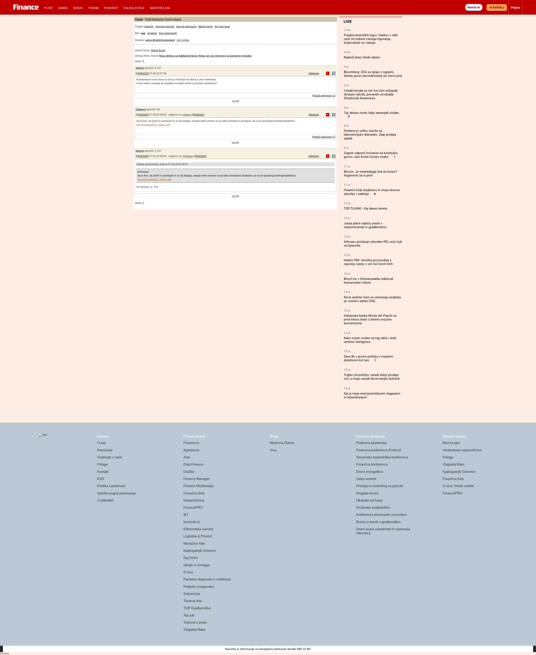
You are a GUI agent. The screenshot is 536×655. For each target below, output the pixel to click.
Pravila (169, 19)
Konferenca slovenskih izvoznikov (381, 514)
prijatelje (152, 33)
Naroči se (474, 7)
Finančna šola (194, 493)
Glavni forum (158, 50)
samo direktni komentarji (160, 40)
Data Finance (193, 464)
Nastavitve (158, 19)
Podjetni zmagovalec (199, 586)
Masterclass (160, 8)
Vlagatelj (497, 7)
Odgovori (314, 73)
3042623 (143, 73)
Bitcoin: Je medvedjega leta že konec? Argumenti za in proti (370, 173)
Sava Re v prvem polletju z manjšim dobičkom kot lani (368, 358)
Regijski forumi (367, 493)
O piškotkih (105, 500)
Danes (63, 8)
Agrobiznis (191, 450)
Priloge (102, 464)
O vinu (188, 572)
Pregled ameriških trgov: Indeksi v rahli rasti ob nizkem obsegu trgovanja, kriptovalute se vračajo (371, 39)
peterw (140, 68)
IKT (186, 514)
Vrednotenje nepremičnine (462, 450)
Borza (78, 8)
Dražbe (188, 472)
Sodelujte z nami (109, 457)
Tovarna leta (192, 601)
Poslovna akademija (371, 443)
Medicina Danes (282, 443)
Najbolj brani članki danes (362, 57)
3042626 (143, 156)
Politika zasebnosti (111, 486)
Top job (188, 615)
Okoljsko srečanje (369, 500)
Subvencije (191, 594)
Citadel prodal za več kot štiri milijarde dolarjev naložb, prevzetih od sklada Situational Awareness (371, 94)
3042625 (143, 114)
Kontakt (102, 472)
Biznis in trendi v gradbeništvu (378, 522)
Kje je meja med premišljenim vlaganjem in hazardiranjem (372, 395)
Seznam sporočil (164, 26)
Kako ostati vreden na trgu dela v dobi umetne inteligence (370, 340)
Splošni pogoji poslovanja (116, 493)
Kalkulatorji (134, 8)
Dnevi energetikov (369, 472)
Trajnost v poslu (195, 622)
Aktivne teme (205, 26)
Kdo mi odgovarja (186, 26)
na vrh (235, 100)
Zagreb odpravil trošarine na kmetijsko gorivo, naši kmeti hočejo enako (371, 155)
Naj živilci (190, 558)
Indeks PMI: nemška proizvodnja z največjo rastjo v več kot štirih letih (368, 262)
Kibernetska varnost (198, 529)
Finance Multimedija (198, 486)
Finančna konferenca (372, 464)
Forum (93, 8)
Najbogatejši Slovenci (199, 550)
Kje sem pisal (222, 26)
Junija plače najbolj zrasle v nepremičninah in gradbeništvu (365, 225)
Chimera (141, 109)
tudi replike (183, 40)
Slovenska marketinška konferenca (382, 457)
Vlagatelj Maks (194, 629)
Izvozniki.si (191, 522)
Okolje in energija (196, 565)
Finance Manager (196, 479)
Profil (148, 19)
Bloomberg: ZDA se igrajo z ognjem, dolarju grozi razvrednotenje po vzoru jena (373, 74)
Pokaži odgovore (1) (323, 95)
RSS (100, 479)
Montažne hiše (194, 543)
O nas (101, 443)
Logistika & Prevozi (197, 536)
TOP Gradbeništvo (197, 608)
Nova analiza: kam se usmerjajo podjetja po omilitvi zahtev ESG (372, 299)
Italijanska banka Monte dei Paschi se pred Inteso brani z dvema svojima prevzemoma (370, 319)
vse (143, 33)
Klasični (148, 26)
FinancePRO (193, 507)
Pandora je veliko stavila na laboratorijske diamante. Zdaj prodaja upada (370, 134)
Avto (186, 457)
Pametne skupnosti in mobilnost (207, 579)
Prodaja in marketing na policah (379, 486)
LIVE (50, 8)
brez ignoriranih (168, 33)
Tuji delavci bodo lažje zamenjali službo (371, 113)
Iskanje (177, 19)
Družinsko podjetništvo (373, 507)
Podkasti (111, 8)
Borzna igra (451, 443)
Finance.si (191, 443)
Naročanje (105, 450)
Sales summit (366, 479)
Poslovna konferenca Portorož (378, 450)
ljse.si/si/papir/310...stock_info (153, 124)
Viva (273, 450)
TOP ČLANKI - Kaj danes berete (365, 208)
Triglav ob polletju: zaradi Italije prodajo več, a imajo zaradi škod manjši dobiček (372, 377)
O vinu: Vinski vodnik (458, 486)
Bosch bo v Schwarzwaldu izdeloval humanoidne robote (368, 280)
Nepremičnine (193, 500)
